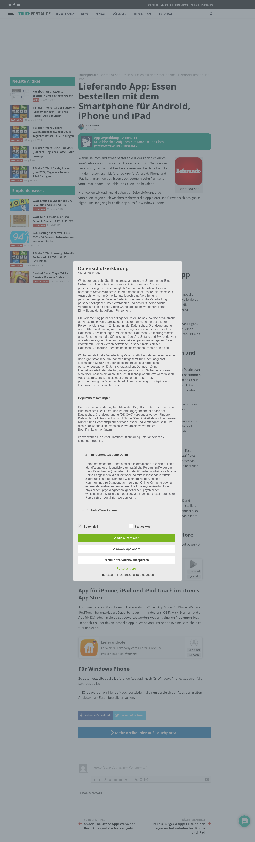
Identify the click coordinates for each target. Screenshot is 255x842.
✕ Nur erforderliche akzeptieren (127, 560)
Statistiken (142, 526)
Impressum (108, 574)
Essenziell (91, 526)
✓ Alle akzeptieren (126, 538)
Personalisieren (127, 568)
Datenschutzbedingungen (137, 574)
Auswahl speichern (126, 549)
